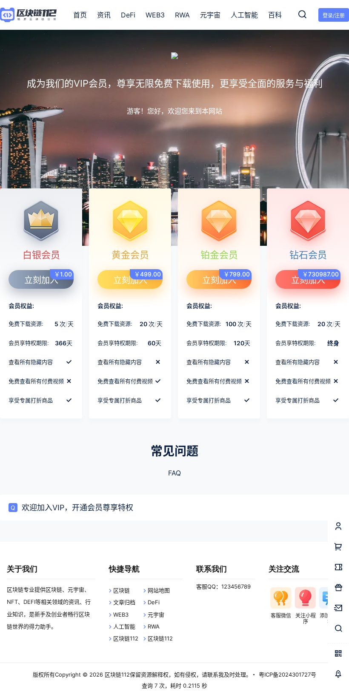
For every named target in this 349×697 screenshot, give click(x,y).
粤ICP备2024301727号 (287, 674)
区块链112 (125, 638)
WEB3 (121, 614)
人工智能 (124, 626)
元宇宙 (156, 614)
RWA (154, 626)
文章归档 (124, 602)
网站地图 (159, 590)
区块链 (121, 590)
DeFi (154, 602)
